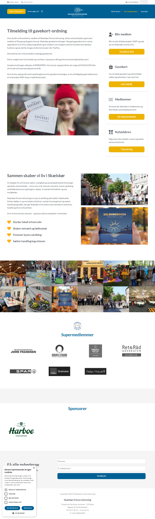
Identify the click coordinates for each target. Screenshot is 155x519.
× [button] (34, 468)
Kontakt (144, 11)
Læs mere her (133, 77)
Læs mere (17, 485)
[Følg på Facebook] (142, 2)
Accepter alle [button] (12, 508)
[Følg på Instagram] (146, 2)
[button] (132, 2)
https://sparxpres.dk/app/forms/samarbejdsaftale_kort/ (64, 59)
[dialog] (19, 491)
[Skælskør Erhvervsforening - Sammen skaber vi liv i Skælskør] (77, 11)
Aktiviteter (116, 11)
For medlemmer (130, 11)
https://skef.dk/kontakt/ (35, 77)
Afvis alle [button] (28, 508)
